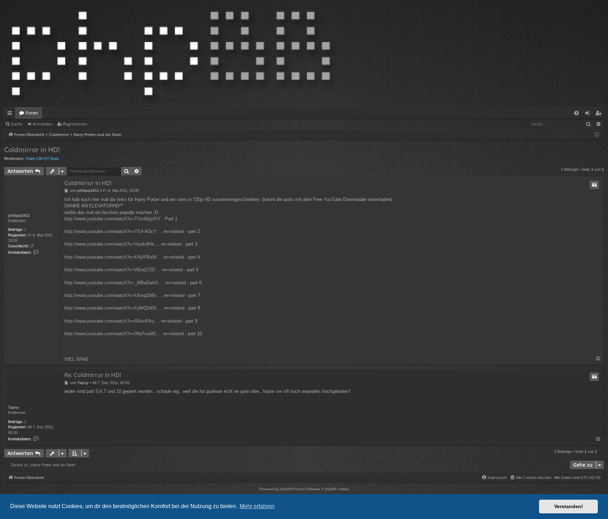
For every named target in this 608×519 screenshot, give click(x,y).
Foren (32, 113)
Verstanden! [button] (568, 506)
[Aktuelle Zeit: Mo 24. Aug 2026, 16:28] (597, 135)
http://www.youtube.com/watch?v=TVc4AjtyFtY (112, 218)
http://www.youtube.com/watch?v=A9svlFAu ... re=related (123, 321)
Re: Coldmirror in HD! (92, 374)
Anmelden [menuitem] (589, 114)
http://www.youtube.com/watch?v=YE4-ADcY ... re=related (124, 231)
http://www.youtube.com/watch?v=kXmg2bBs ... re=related (124, 295)
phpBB (285, 489)
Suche (17, 124)
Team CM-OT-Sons (42, 158)
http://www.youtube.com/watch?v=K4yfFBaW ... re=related (124, 257)
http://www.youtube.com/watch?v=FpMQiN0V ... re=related (124, 308)
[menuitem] (576, 113)
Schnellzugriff (11, 114)
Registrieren (75, 124)
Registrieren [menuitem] (600, 114)
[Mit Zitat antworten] (594, 185)
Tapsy (13, 407)
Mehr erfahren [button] (257, 506)
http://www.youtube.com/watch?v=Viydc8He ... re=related (123, 244)
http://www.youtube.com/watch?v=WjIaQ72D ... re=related (123, 269)
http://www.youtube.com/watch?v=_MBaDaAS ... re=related (125, 282)
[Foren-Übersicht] (171, 53)
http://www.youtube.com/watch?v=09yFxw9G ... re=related (124, 333)
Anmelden (43, 124)
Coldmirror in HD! (32, 149)
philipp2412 (19, 215)
